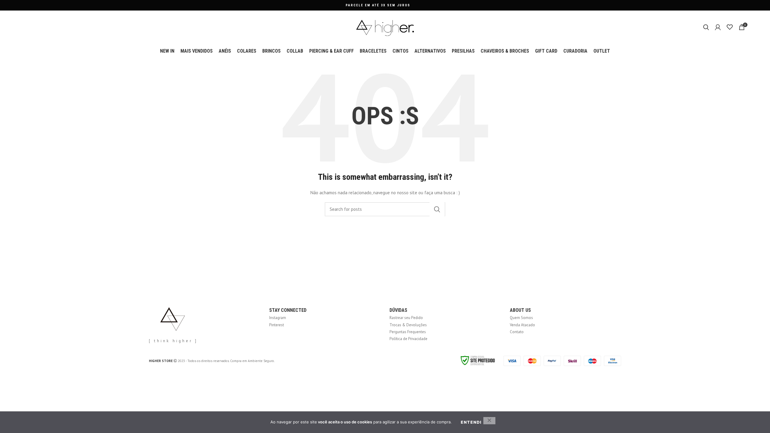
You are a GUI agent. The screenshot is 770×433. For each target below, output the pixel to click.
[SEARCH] (437, 209)
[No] (489, 420)
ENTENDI (471, 422)
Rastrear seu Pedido (406, 317)
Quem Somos (521, 317)
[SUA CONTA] (718, 27)
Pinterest (276, 324)
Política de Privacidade (408, 338)
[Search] (706, 27)
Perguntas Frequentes (408, 331)
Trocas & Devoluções (408, 324)
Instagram (277, 317)
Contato (517, 331)
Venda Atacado (522, 324)
